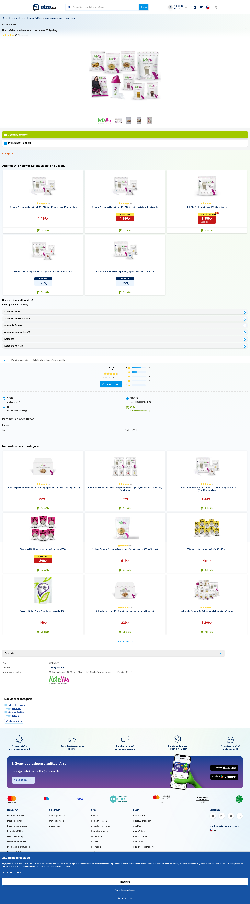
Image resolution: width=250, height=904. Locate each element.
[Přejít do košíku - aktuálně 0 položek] (215, 7)
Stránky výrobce (56, 667)
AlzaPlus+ (138, 826)
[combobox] (102, 7)
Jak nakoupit (55, 826)
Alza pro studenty (141, 836)
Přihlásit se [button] (178, 8)
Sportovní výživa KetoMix (17, 318)
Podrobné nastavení (125, 890)
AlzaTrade (138, 842)
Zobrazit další (122, 641)
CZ (215, 830)
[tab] (5, 360)
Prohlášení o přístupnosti (19, 847)
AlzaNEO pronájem (142, 821)
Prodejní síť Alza (15, 831)
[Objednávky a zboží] (195, 7)
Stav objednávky (57, 815)
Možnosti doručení (16, 815)
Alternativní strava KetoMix (18, 332)
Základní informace (100, 826)
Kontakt (94, 815)
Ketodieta (70, 18)
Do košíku (45, 230)
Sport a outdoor (16, 18)
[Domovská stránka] (3, 18)
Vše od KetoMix (9, 24)
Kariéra (94, 842)
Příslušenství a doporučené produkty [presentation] (48, 360)
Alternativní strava (53, 18)
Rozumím (125, 881)
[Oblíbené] (201, 7)
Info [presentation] (6, 360)
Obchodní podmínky (16, 842)
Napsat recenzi (113, 384)
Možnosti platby (14, 821)
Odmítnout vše (125, 898)
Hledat (143, 7)
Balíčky (15, 715)
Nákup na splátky (15, 836)
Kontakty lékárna (99, 821)
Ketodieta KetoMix (13, 345)
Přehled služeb (14, 852)
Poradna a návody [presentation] (19, 360)
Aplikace (95, 852)
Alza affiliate (139, 831)
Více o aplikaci (21, 780)
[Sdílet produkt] (246, 30)
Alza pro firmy (139, 815)
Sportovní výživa (34, 18)
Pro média (96, 847)
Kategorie (9, 653)
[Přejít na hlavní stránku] (44, 7)
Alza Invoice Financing (144, 847)
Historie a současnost (101, 831)
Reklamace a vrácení (17, 826)
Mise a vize (96, 836)
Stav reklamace (56, 821)
